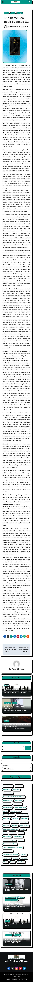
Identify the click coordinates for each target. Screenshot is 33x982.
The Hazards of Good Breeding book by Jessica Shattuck (16, 725)
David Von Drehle (7, 807)
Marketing (14, 825)
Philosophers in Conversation (10, 829)
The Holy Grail (6, 858)
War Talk (12, 861)
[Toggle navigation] (2, 2)
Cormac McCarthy (7, 800)
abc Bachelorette (7, 785)
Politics (23, 829)
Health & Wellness (10, 897)
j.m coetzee (15, 818)
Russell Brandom (18, 836)
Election (5, 811)
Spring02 (19, 13)
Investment (6, 818)
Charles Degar (11, 710)
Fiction (13, 13)
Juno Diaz (5, 822)
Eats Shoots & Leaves (20, 807)
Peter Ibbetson (14, 26)
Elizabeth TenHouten (8, 814)
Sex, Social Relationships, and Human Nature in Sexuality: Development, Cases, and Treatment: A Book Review (15, 940)
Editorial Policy (16, 979)
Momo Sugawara (24, 825)
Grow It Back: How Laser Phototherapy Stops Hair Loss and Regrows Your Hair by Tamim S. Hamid (16, 905)
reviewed (21, 832)
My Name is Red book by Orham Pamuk (24, 649)
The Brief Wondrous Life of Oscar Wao (12, 847)
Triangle (5, 861)
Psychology (17, 935)
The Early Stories (7, 850)
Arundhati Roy (18, 785)
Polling (5, 832)
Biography (7, 703)
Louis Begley (24, 822)
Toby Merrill (24, 858)
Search (16, 743)
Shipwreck (20, 840)
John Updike (24, 818)
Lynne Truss (6, 825)
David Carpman (17, 803)
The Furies (23, 854)
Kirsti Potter (10, 692)
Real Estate (13, 832)
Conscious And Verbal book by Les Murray (10, 649)
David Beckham (7, 803)
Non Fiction (8, 884)
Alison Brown (10, 728)
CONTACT (24, 979)
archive (7, 13)
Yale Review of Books (16, 961)
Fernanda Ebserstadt (22, 814)
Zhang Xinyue (21, 861)
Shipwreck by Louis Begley (10, 843)
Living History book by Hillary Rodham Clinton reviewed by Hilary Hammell (16, 889)
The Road (15, 858)
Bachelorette (6, 789)
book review (16, 789)
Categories (5, 765)
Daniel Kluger (18, 800)
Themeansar (16, 976)
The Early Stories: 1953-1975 (10, 854)
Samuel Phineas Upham (9, 840)
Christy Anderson (7, 793)
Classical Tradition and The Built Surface (13, 796)
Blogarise (25, 974)
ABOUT (9, 979)
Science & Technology (11, 900)
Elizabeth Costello (15, 811)
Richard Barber (7, 836)
